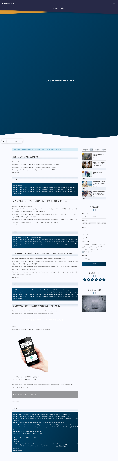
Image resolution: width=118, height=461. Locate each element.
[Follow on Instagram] (92, 280)
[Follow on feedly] (104, 280)
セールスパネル (105, 223)
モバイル (85, 223)
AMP (99, 223)
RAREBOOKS (8, 3)
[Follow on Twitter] (84, 280)
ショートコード (92, 223)
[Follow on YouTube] (96, 280)
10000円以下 (87, 244)
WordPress (92, 246)
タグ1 (101, 249)
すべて (85, 251)
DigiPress (86, 246)
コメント (86, 249)
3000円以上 (94, 244)
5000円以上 (102, 244)
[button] (114, 2)
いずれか (91, 251)
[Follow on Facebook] (88, 280)
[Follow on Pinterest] (100, 280)
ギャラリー (100, 246)
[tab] (85, 149)
